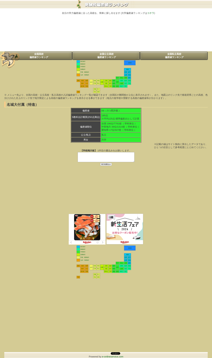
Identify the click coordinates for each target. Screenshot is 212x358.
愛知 (114, 86)
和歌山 (106, 86)
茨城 (129, 80)
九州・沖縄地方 (84, 75)
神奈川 (121, 86)
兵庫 (102, 82)
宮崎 (87, 86)
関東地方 (82, 64)
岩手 (129, 72)
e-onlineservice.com (112, 356)
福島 (129, 77)
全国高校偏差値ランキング (39, 55)
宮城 (129, 75)
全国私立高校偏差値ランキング (174, 55)
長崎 (78, 80)
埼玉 (126, 83)
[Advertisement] (106, 34)
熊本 (82, 83)
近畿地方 (82, 69)
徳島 (98, 92)
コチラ (150, 13)
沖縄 (78, 92)
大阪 (106, 83)
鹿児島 (82, 86)
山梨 (121, 83)
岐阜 (114, 83)
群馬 (121, 80)
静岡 (117, 86)
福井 (114, 80)
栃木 (126, 80)
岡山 (98, 83)
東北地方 (82, 61)
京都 (106, 80)
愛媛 (95, 89)
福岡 (87, 80)
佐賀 (82, 80)
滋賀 (110, 80)
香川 (98, 89)
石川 (117, 77)
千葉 (129, 83)
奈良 (110, 83)
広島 (95, 83)
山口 (91, 82)
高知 (95, 92)
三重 (110, 86)
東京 (126, 86)
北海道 (130, 62)
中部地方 (82, 66)
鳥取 (98, 80)
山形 (126, 75)
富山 (121, 77)
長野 (117, 82)
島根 (95, 80)
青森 (127, 69)
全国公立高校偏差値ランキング (106, 55)
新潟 (126, 77)
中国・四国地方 (84, 72)
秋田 (126, 72)
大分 (87, 83)
